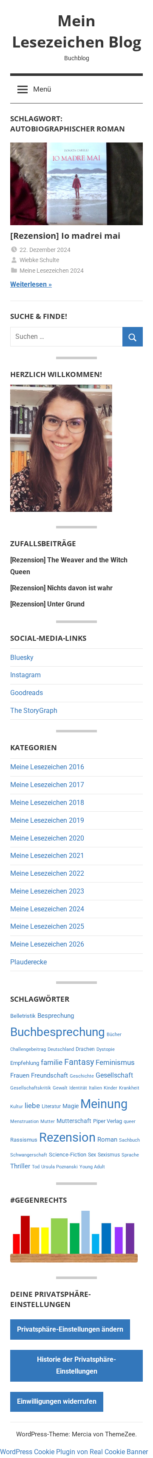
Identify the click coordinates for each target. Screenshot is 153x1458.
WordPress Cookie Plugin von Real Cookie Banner (74, 1452)
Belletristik (23, 1016)
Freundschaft (49, 1075)
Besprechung (55, 1015)
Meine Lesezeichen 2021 (47, 856)
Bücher (114, 1034)
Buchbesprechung (57, 1032)
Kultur (16, 1106)
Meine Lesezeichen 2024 (52, 270)
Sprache (130, 1155)
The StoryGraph (33, 711)
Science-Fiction (67, 1154)
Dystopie (105, 1049)
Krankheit (129, 1088)
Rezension (67, 1137)
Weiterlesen (28, 284)
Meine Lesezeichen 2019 (47, 820)
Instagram (25, 675)
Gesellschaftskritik (30, 1088)
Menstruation (24, 1121)
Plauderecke (28, 962)
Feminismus (115, 1062)
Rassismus (23, 1140)
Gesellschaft (114, 1075)
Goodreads (26, 693)
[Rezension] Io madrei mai (65, 235)
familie (51, 1062)
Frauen (19, 1075)
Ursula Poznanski (59, 1167)
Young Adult (92, 1167)
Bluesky (22, 658)
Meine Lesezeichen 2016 (47, 767)
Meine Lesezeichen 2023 (47, 891)
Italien (95, 1088)
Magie (70, 1106)
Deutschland (61, 1049)
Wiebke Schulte (39, 260)
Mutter (47, 1121)
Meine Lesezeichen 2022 (47, 873)
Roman (107, 1139)
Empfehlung (24, 1063)
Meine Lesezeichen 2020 (47, 838)
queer (130, 1121)
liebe (32, 1105)
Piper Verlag (107, 1121)
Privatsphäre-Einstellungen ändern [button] (70, 1329)
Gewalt (60, 1088)
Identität (78, 1088)
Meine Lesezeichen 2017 (47, 785)
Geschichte (82, 1076)
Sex (92, 1155)
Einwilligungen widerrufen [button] (56, 1401)
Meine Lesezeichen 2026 (47, 944)
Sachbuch (129, 1140)
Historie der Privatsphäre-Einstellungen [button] (76, 1365)
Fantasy (79, 1062)
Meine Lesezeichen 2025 (47, 926)
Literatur (51, 1106)
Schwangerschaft (28, 1155)
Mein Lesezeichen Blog (76, 31)
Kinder (110, 1088)
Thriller (20, 1166)
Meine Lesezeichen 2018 (47, 803)
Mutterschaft (74, 1120)
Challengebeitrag (28, 1049)
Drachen (85, 1049)
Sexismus (109, 1155)
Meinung (104, 1104)
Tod (36, 1167)
